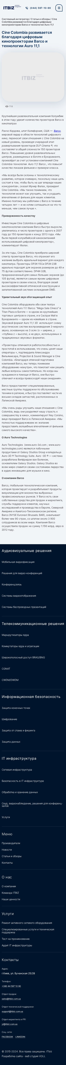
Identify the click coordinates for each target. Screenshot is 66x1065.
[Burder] (58, 7)
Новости (7, 849)
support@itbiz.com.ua (12, 1011)
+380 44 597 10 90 (11, 986)
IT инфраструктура (19, 758)
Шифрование (9, 719)
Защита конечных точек (16, 707)
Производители (11, 843)
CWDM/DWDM (10, 679)
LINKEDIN (20, 1036)
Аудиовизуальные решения (27, 551)
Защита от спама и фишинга (18, 730)
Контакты (7, 862)
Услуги (6, 817)
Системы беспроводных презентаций (24, 606)
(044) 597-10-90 (40, 8)
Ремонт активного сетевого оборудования (27, 922)
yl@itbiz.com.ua (9, 1024)
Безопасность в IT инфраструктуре (23, 780)
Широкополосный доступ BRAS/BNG (23, 657)
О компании (9, 886)
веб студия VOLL (35, 1056)
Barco (57, 130)
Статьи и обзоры (40, 19)
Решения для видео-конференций (22, 573)
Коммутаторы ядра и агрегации (20, 646)
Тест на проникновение (16, 938)
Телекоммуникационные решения (33, 624)
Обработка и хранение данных (20, 792)
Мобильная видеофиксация (18, 561)
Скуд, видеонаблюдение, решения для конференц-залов (32, 804)
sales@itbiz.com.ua (11, 998)
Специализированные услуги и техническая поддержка (28, 931)
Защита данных (11, 741)
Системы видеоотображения (19, 595)
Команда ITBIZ (10, 892)
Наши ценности (11, 899)
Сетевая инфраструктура (17, 769)
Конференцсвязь (12, 584)
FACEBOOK (7, 1036)
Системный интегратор (15, 19)
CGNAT (6, 668)
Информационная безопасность (31, 697)
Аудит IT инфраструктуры (17, 945)
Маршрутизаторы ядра (15, 634)
